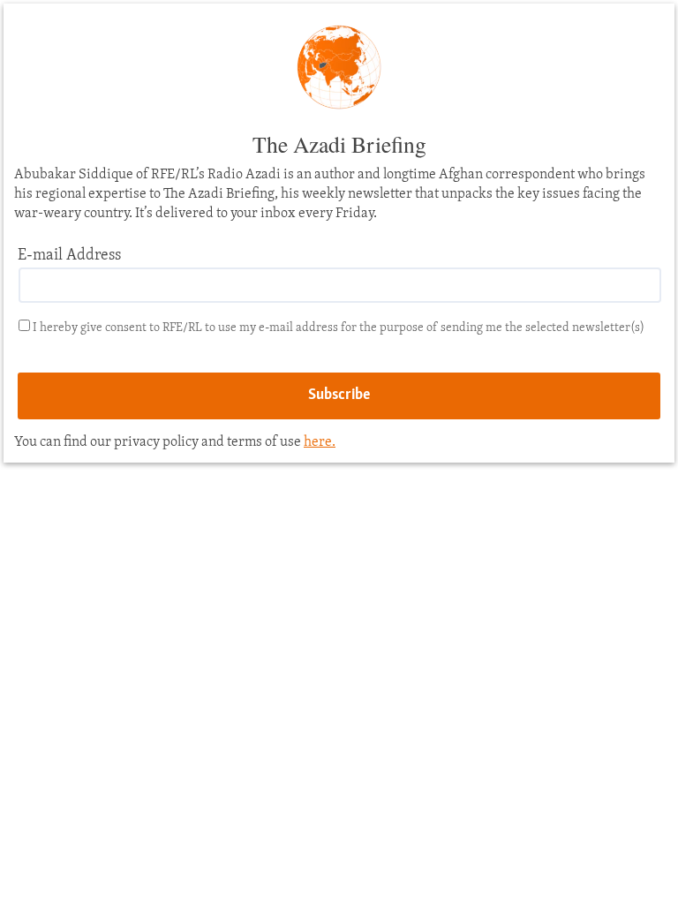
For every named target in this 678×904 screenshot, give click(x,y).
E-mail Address (69, 256)
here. (319, 442)
